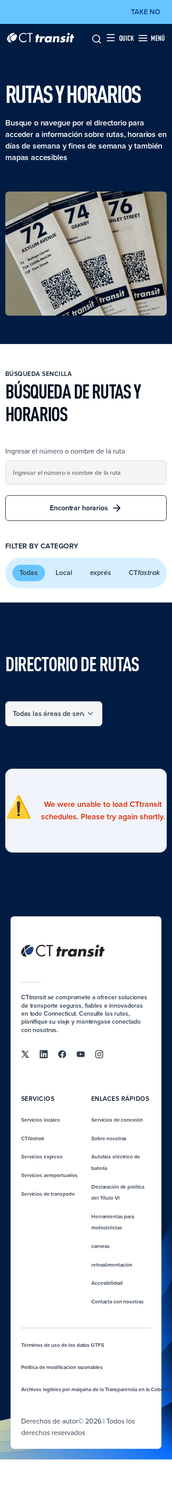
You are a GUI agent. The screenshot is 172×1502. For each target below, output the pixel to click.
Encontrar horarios (79, 508)
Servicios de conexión (116, 1119)
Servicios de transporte (48, 1193)
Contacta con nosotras (117, 1301)
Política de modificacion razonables (62, 1367)
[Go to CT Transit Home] (40, 37)
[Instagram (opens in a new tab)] (99, 1054)
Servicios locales (40, 1119)
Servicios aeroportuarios (49, 1175)
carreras (100, 1246)
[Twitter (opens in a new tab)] (25, 1054)
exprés (100, 572)
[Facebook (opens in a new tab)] (62, 1054)
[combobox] (86, 473)
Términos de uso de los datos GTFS (62, 1345)
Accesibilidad (106, 1283)
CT (144, 572)
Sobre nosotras (109, 1138)
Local (64, 572)
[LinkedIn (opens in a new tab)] (44, 1054)
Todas (28, 572)
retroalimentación (111, 1264)
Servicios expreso (42, 1156)
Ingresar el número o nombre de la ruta (65, 451)
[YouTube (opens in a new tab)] (81, 1054)
